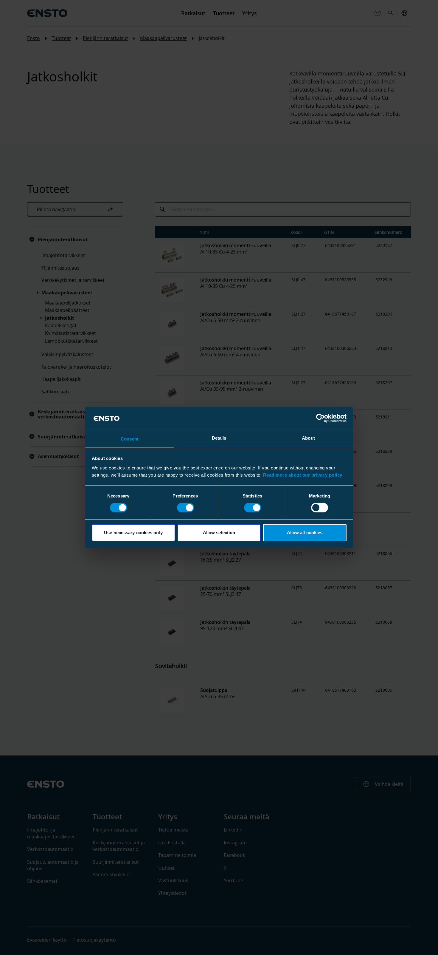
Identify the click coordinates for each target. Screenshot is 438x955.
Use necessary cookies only (133, 532)
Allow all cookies (305, 532)
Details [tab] (219, 438)
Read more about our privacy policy (302, 475)
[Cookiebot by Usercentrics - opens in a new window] (320, 418)
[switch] (185, 507)
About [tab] (308, 438)
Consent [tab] (130, 438)
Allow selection (219, 532)
